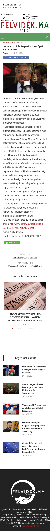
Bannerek (32, 509)
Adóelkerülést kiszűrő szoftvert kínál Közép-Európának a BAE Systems (25, 317)
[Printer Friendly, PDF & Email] (12, 242)
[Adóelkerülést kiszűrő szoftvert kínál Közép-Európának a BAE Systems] (25, 296)
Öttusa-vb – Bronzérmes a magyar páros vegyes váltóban (34, 369)
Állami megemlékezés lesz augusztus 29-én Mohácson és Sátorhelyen (32, 388)
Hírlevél (43, 509)
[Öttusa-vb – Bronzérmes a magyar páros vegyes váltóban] (11, 370)
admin (5, 53)
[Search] (47, 37)
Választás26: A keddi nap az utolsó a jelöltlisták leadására (34, 408)
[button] (6, 307)
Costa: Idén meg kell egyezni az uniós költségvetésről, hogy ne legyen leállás (34, 447)
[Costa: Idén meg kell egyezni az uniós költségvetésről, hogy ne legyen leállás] (11, 447)
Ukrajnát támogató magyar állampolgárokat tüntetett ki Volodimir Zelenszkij (34, 427)
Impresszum (19, 509)
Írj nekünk (5, 509)
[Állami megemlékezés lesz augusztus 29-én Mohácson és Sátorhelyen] (11, 388)
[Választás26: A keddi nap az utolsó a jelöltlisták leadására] (11, 409)
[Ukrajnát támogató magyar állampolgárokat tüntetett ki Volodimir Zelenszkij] (11, 426)
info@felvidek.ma (30, 526)
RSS (30, 512)
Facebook (21, 512)
